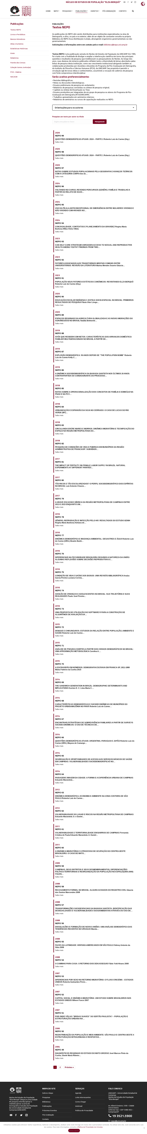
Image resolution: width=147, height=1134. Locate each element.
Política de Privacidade (84, 1110)
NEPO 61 (59, 829)
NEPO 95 (59, 205)
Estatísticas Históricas (19, 49)
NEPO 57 (59, 905)
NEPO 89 (59, 315)
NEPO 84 (59, 407)
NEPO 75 (59, 572)
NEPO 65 (59, 756)
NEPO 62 (59, 811)
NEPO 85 (59, 388)
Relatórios (14, 58)
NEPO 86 (59, 370)
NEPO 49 (59, 1050)
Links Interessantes (83, 1097)
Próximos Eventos (49, 1110)
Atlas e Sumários (16, 44)
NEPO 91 (59, 278)
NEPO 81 (59, 462)
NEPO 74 (59, 590)
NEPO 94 (59, 223)
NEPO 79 (59, 499)
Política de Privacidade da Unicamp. (90, 1127)
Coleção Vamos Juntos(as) (20, 67)
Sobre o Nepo (47, 1093)
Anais (12, 53)
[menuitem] (48, 11)
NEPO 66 (59, 737)
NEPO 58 (59, 886)
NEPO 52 (59, 994)
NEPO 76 (59, 554)
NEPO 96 (59, 186)
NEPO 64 (59, 774)
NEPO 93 (59, 241)
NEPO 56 (59, 923)
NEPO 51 (59, 1013)
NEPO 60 (59, 848)
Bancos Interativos (17, 39)
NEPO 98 (59, 152)
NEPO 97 (59, 168)
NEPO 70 (59, 664)
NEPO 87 (59, 351)
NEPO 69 (59, 682)
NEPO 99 (59, 136)
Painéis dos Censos (17, 63)
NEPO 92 (59, 260)
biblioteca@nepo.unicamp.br (115, 45)
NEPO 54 (59, 960)
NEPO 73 (59, 609)
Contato (45, 1119)
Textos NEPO (15, 30)
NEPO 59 (59, 866)
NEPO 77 (59, 535)
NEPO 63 (59, 792)
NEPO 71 (59, 645)
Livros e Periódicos (17, 34)
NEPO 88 (59, 333)
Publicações (47, 1106)
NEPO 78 (59, 517)
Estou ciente (74, 1130)
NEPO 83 (59, 425)
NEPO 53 (59, 976)
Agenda (78, 1093)
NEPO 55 (59, 942)
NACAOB (13, 77)
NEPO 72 (59, 627)
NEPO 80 (59, 480)
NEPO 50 (59, 1031)
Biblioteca (46, 1102)
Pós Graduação (48, 1115)
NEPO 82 (59, 443)
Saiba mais (59, 142)
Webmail (78, 1106)
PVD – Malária (15, 72)
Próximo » (69, 1067)
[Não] (144, 1128)
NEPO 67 (59, 719)
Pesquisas (46, 1097)
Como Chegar (80, 1102)
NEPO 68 (59, 701)
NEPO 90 (59, 296)
